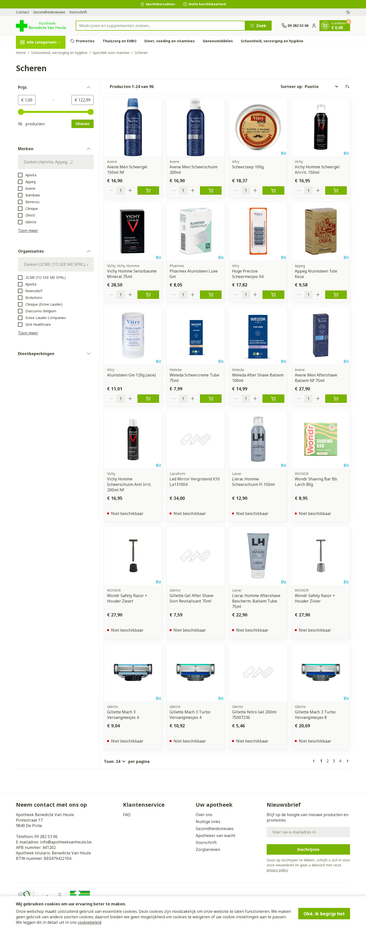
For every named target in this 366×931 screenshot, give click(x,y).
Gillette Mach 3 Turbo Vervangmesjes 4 (190, 714)
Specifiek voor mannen (111, 52)
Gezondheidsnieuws (49, 12)
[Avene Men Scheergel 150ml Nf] (133, 127)
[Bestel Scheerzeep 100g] (273, 190)
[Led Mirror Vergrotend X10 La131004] (196, 439)
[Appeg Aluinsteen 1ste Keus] (321, 231)
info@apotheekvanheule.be (66, 842)
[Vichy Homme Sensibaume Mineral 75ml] (133, 231)
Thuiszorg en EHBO (119, 41)
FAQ (126, 814)
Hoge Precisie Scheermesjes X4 (247, 273)
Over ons (204, 814)
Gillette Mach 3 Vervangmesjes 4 (123, 714)
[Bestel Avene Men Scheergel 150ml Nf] (148, 190)
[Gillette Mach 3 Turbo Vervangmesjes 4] (196, 672)
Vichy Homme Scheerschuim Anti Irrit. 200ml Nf (129, 484)
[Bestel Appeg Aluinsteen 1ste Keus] (336, 294)
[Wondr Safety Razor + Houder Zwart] (133, 556)
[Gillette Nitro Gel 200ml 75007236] (258, 672)
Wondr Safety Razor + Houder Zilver (315, 598)
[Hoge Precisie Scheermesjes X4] (258, 231)
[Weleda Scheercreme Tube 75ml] (196, 335)
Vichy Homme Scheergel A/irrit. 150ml (317, 169)
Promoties (85, 41)
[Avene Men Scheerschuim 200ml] (196, 127)
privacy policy (277, 870)
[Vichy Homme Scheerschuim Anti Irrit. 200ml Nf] (133, 439)
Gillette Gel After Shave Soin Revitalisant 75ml (191, 598)
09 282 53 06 (46, 836)
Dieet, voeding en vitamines (169, 41)
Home (21, 52)
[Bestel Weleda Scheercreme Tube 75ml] (211, 398)
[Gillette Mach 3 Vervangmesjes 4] (133, 672)
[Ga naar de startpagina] (41, 26)
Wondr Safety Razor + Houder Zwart (127, 598)
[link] (314, 760)
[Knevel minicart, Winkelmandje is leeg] (324, 25)
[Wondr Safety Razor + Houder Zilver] (321, 556)
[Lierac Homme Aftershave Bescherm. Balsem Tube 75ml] (258, 556)
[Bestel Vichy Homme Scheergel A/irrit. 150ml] (336, 190)
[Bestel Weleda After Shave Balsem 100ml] (273, 398)
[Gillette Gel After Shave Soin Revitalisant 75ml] (196, 556)
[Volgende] (346, 760)
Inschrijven (308, 849)
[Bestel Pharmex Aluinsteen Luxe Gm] (211, 294)
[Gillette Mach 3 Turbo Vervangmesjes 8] (321, 672)
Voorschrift (78, 12)
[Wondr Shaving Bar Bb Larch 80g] (321, 439)
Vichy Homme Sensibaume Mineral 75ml (132, 273)
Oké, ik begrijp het (324, 914)
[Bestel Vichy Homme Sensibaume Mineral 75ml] (148, 294)
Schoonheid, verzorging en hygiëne (272, 41)
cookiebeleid (89, 922)
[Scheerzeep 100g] (258, 127)
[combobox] (160, 26)
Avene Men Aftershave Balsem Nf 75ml (316, 377)
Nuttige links (208, 821)
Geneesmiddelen (218, 41)
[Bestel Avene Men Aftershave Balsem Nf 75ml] (336, 398)
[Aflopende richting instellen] (347, 87)
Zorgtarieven (208, 849)
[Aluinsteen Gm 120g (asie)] (133, 335)
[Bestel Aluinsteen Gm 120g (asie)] (148, 398)
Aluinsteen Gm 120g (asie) (131, 375)
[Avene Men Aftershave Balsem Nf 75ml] (321, 335)
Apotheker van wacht (215, 835)
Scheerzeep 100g (248, 167)
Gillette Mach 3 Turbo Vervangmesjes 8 (315, 714)
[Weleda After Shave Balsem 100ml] (258, 335)
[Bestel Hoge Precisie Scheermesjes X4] (273, 294)
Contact (22, 12)
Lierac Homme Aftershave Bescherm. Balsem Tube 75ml (256, 601)
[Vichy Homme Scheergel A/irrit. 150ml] (321, 127)
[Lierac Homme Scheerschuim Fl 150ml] (258, 439)
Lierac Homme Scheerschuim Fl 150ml (253, 481)
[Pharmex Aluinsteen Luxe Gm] (196, 231)
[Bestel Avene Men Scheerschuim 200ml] (211, 190)
